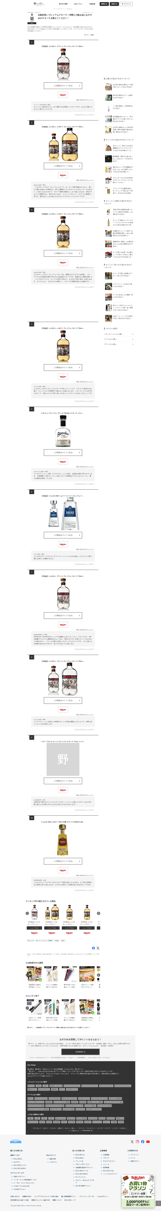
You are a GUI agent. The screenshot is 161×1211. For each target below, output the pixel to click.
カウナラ (107, 1128)
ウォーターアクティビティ (90, 1085)
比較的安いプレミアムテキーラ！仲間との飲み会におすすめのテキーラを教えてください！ (63, 1027)
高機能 (114, 1122)
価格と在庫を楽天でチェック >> (85, 99)
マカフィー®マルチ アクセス (84, 1181)
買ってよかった (33, 1122)
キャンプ (31, 940)
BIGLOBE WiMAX (20, 1168)
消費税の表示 (26, 1196)
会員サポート (135, 1161)
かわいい (106, 1122)
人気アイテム (78, 4)
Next (98, 913)
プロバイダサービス (82, 1164)
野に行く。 (30, 1027)
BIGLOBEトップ (69, 1200)
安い (63, 940)
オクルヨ (53, 1128)
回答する (114, 4)
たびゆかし (122, 1128)
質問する (104, 4)
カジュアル (111, 1118)
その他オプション (20, 1189)
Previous (27, 913)
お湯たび (60, 1128)
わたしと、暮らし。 (71, 1128)
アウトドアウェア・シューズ (75, 1105)
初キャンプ (71, 1118)
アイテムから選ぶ (110, 339)
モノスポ (100, 1128)
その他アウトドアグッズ (94, 1109)
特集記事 (92, 4)
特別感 (121, 1122)
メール (133, 1158)
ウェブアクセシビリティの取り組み (46, 1196)
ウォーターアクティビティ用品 (55, 1105)
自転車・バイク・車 (56, 1085)
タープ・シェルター (41, 1098)
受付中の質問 (63, 4)
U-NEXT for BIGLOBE (21, 1186)
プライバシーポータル (87, 1196)
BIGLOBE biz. (80, 1155)
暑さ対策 (72, 1122)
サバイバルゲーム (44, 1089)
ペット (62, 1089)
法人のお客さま (78, 1150)
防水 (64, 1122)
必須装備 (57, 1122)
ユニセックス (97, 1122)
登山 (39, 1085)
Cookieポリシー (103, 1196)
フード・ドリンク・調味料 (44, 940)
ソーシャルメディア (110, 1174)
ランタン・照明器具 (115, 1098)
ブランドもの (93, 1118)
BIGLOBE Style (108, 1171)
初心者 (42, 1122)
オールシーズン (61, 1118)
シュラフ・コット (84, 1098)
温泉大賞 (53, 1159)
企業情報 (103, 1150)
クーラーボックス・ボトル (99, 1098)
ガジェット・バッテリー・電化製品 (38, 1109)
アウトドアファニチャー (69, 1098)
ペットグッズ (80, 1109)
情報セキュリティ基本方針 (40, 1200)
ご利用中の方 (132, 1150)
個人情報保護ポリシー (69, 1196)
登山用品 (75, 1102)
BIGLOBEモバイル (20, 1165)
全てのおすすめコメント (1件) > (84, 114)
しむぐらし (53, 1162)
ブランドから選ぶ (110, 344)
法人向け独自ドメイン (83, 1186)
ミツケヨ (114, 1128)
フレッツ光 (79, 1161)
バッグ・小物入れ (91, 1105)
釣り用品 (83, 1102)
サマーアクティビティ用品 (36, 1105)
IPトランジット (80, 1177)
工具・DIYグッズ (56, 1109)
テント (31, 1098)
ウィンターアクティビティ (123, 1085)
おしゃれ (102, 1118)
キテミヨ (81, 1128)
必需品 (49, 1122)
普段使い (54, 1089)
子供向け (88, 1122)
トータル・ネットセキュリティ (24, 1183)
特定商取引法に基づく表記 (19, 1200)
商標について (57, 1200)
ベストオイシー (90, 1128)
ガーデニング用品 (69, 1109)
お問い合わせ (15, 1196)
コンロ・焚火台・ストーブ (36, 1102)
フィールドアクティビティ (72, 1085)
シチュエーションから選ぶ (113, 334)
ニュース (106, 1164)
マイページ (127, 4)
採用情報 (106, 1167)
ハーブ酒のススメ (74, 1130)
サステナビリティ (109, 1161)
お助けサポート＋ (20, 1176)
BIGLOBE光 (18, 1159)
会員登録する (80, 1052)
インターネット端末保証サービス (25, 1180)
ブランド (106, 1158)
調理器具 (49, 1102)
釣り (46, 1085)
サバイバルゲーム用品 (105, 1105)
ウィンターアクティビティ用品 (113, 1102)
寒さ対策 (80, 1122)
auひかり (17, 1162)
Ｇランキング (37, 1128)
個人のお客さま (16, 1150)
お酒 (57, 940)
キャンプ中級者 (82, 1118)
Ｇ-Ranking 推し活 (86, 1130)
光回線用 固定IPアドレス (84, 1167)
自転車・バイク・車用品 (95, 1102)
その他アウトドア (72, 1089)
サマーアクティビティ (107, 1085)
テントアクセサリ (55, 1098)
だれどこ (45, 1128)
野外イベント (32, 1089)
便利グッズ (120, 1118)
